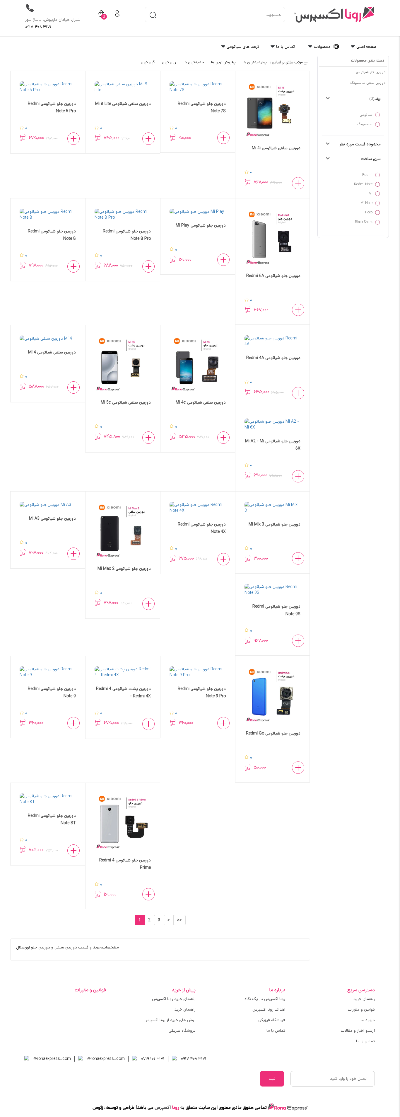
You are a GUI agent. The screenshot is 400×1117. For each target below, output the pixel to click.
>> (179, 920)
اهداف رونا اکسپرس (268, 1009)
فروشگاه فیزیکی (271, 1020)
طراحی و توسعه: (118, 1107)
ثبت (272, 1079)
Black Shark (363, 222)
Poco (368, 212)
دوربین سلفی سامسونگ (368, 82)
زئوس (98, 1107)
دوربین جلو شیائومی (371, 71)
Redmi (367, 174)
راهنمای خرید (364, 999)
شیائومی (366, 114)
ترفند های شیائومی (242, 47)
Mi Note (366, 202)
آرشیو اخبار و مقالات (358, 1030)
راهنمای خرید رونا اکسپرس (174, 999)
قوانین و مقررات (361, 1009)
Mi (370, 193)
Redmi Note (363, 184)
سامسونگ (364, 124)
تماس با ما (285, 47)
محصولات (322, 47)
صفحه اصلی (365, 47)
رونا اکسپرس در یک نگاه (265, 999)
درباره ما (368, 1020)
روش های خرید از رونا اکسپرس (170, 1020)
